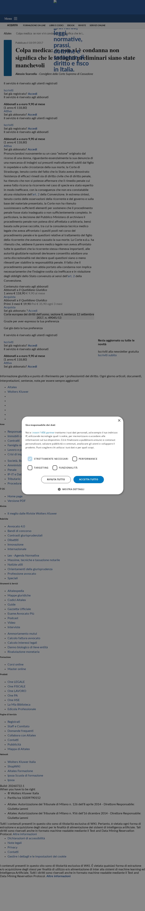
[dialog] (72, 455)
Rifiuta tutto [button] (56, 479)
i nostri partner (43, 432)
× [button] (119, 420)
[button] (72, 489)
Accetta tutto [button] (88, 479)
